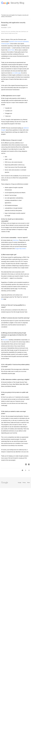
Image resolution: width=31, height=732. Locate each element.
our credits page (16, 73)
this (2, 299)
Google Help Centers (20, 248)
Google (19, 482)
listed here (15, 240)
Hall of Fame (11, 50)
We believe (6, 339)
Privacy (24, 482)
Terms (28, 482)
